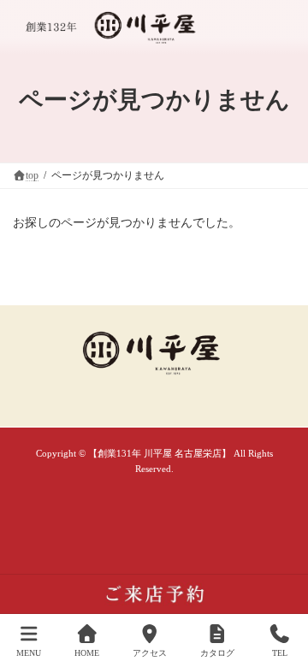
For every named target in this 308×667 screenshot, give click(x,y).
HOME (86, 653)
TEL (279, 653)
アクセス (150, 653)
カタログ (217, 653)
